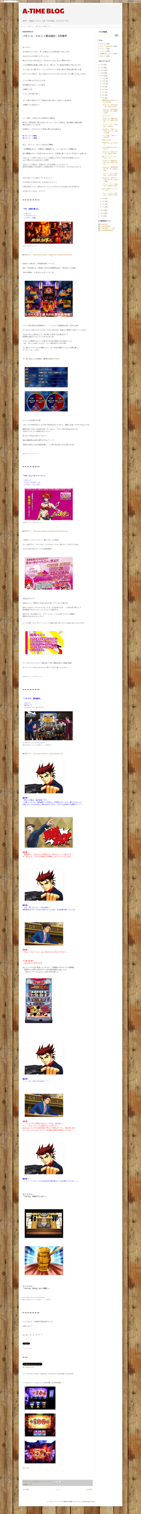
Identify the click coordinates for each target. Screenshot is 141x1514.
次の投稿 (26, 1489)
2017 (102, 76)
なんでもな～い (107, 115)
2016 (102, 210)
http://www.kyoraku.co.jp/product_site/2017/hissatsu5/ (52, 255)
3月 (103, 201)
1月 (103, 207)
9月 (103, 87)
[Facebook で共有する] (62, 1482)
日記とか (30, 26)
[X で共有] (60, 1482)
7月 (103, 92)
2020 (102, 67)
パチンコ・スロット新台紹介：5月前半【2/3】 (110, 185)
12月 (104, 78)
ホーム (23, 26)
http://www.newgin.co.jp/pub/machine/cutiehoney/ (50, 531)
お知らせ (103, 44)
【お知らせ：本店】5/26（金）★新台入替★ (110, 105)
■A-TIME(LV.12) (28, 1367)
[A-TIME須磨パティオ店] (106, 228)
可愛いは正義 (106, 140)
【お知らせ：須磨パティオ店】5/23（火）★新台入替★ (110, 130)
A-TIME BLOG (43, 10)
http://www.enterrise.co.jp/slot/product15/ (48, 753)
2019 (102, 70)
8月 (103, 89)
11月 (103, 81)
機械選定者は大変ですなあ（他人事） (110, 101)
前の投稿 (89, 1489)
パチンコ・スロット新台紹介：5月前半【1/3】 (110, 194)
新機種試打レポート (106, 53)
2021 (102, 64)
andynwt (75, 1501)
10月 (104, 84)
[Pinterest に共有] (64, 1482)
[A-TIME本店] (103, 224)
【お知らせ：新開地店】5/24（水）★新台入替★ (110, 120)
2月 (103, 204)
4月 (103, 198)
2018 (102, 73)
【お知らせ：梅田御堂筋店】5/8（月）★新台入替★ (110, 168)
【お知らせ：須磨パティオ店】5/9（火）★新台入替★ (110, 179)
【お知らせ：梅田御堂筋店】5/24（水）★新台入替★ (110, 111)
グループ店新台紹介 (34, 1481)
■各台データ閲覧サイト (43, 26)
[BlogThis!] (58, 1482)
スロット (43, 1481)
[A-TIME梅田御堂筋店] (105, 230)
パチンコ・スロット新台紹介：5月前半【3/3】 (110, 174)
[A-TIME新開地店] (104, 226)
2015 (102, 213)
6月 (103, 95)
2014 (102, 216)
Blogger (92, 1501)
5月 (103, 98)
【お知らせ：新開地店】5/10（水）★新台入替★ (110, 162)
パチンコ (49, 1481)
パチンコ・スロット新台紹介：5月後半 (110, 125)
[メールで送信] (56, 1482)
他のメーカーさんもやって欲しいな (110, 157)
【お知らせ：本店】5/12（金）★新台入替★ (110, 152)
